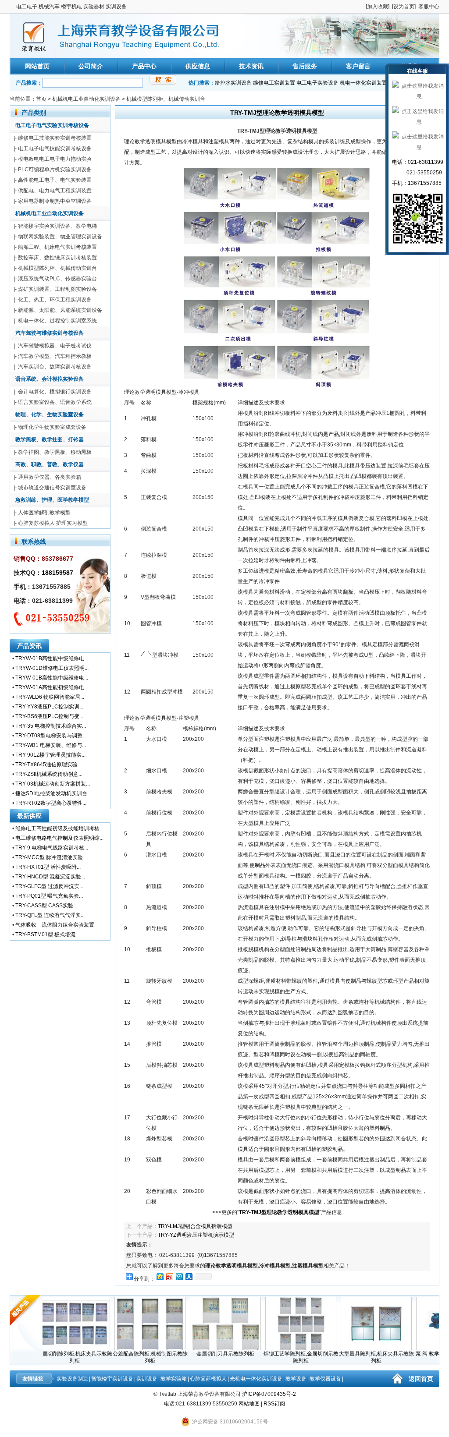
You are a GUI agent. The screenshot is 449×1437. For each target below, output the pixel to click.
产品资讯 (29, 645)
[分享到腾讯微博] (179, 1276)
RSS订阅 (274, 1404)
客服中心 (428, 7)
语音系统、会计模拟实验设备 (49, 379)
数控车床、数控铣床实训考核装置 (57, 258)
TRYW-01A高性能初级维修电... (51, 687)
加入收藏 (377, 7)
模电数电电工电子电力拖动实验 (55, 159)
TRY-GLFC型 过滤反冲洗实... (49, 886)
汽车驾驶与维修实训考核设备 (49, 333)
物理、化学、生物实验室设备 (49, 414)
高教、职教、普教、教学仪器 (49, 464)
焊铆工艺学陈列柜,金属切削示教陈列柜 (283, 1357)
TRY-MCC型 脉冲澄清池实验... (51, 857)
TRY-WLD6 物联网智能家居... (49, 697)
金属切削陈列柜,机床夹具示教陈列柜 (56, 1357)
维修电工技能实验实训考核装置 (55, 138)
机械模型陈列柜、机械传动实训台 (165, 99)
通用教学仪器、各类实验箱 (49, 477)
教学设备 (295, 1379)
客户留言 (358, 66)
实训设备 (146, 1379)
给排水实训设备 (233, 83)
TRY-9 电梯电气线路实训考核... (51, 848)
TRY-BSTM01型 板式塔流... (47, 934)
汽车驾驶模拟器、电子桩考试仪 (55, 346)
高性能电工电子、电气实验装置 (55, 180)
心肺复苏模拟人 (208, 1379)
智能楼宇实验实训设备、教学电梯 (57, 226)
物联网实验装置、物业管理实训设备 (60, 237)
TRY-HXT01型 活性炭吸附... (48, 867)
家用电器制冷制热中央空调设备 (55, 201)
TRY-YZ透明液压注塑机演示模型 (196, 1235)
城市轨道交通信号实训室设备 (52, 488)
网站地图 (249, 1404)
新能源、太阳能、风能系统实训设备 (60, 310)
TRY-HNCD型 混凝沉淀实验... (50, 877)
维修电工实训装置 (274, 83)
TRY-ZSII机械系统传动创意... (48, 774)
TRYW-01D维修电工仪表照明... (52, 668)
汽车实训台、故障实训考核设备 (55, 367)
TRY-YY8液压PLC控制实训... (49, 707)
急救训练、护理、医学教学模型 (52, 500)
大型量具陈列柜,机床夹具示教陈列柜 (358, 1357)
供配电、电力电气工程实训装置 (55, 191)
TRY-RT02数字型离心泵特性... (50, 803)
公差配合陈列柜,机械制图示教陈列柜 (132, 1357)
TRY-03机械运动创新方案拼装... (52, 784)
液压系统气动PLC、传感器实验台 (57, 279)
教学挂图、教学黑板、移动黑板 (55, 452)
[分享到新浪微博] (169, 1276)
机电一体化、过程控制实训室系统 (57, 321)
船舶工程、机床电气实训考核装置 (57, 247)
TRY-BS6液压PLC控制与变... (49, 716)
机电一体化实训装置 (363, 83)
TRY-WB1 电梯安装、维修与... (50, 745)
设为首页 (403, 7)
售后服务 (304, 66)
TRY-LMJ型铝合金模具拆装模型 (195, 1226)
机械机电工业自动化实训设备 (86, 99)
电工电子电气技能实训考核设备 (55, 148)
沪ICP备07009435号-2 (269, 1394)
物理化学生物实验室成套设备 (52, 427)
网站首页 (37, 66)
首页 (41, 99)
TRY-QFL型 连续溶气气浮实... (50, 915)
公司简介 (90, 66)
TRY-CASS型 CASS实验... (46, 906)
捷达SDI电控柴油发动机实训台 (51, 793)
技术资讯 (251, 66)
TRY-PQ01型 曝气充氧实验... (49, 896)
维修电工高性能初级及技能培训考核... (59, 828)
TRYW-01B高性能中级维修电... (51, 658)
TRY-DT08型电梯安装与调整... (50, 736)
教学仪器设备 (325, 1379)
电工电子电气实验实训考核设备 (52, 125)
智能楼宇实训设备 (112, 1379)
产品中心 (144, 66)
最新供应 (29, 815)
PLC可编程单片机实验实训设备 (55, 169)
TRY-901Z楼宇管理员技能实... (50, 755)
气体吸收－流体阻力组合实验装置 (54, 925)
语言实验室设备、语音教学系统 (55, 402)
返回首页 (421, 1378)
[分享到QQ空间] (159, 1276)
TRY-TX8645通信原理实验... (48, 764)
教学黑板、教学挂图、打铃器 (49, 439)
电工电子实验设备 (317, 83)
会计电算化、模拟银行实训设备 (55, 392)
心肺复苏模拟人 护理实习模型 (53, 523)
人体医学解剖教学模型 (44, 513)
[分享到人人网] (188, 1276)
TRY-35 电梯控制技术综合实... (50, 726)
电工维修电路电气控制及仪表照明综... (59, 838)
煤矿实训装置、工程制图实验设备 (57, 289)
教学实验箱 (173, 1379)
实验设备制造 (72, 1379)
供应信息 (197, 66)
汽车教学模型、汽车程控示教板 (55, 356)
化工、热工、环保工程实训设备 (55, 300)
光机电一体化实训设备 (256, 1379)
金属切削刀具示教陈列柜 (207, 1354)
